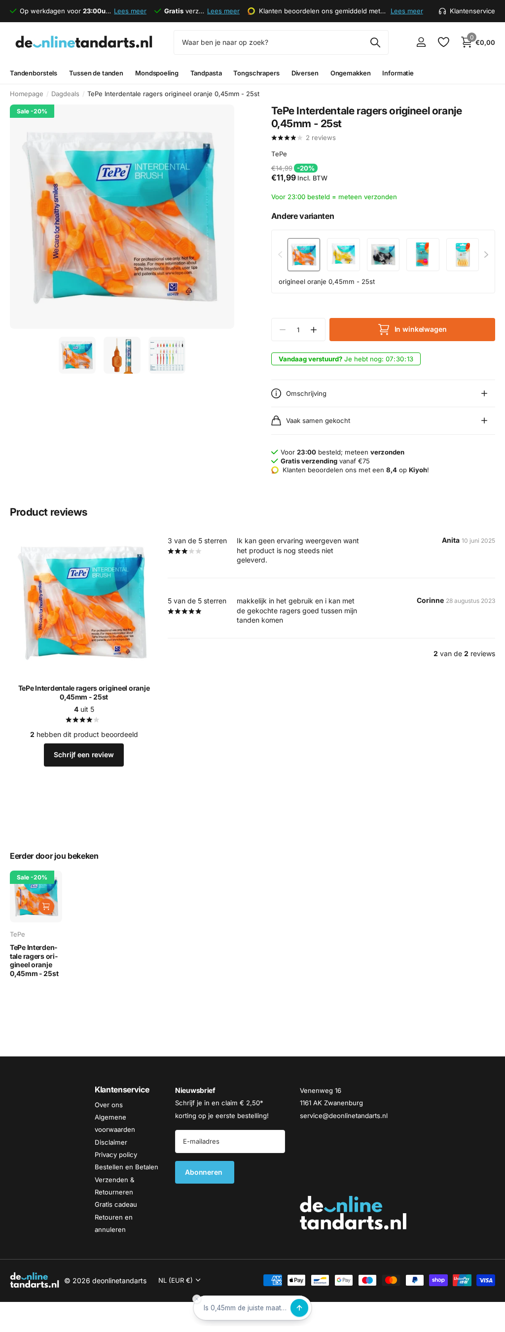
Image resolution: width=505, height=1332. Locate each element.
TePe (279, 154)
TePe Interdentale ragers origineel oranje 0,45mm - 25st (84, 692)
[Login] (421, 42)
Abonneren (204, 1172)
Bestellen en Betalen (126, 1167)
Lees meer (130, 11)
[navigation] (77, 355)
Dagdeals (65, 94)
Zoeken (375, 42)
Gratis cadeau (116, 1205)
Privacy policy (116, 1154)
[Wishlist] (443, 42)
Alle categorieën (33, 73)
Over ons (109, 1105)
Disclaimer (111, 1142)
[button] (313, 329)
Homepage (26, 94)
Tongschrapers (256, 73)
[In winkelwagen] (46, 906)
